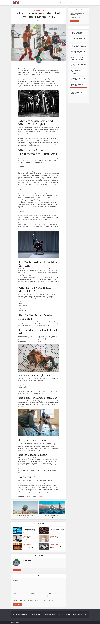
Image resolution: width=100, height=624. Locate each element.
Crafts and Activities (79, 2)
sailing (41, 496)
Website (49, 593)
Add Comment (38, 20)
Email (32, 593)
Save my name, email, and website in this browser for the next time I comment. (34, 600)
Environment (68, 2)
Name (15, 593)
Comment (15, 580)
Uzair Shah (46, 20)
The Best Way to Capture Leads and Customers (56, 538)
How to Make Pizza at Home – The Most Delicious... (30, 546)
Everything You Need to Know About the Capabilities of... (30, 531)
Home (61, 2)
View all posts (17, 570)
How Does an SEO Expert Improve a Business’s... (56, 546)
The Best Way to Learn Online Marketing (28, 538)
